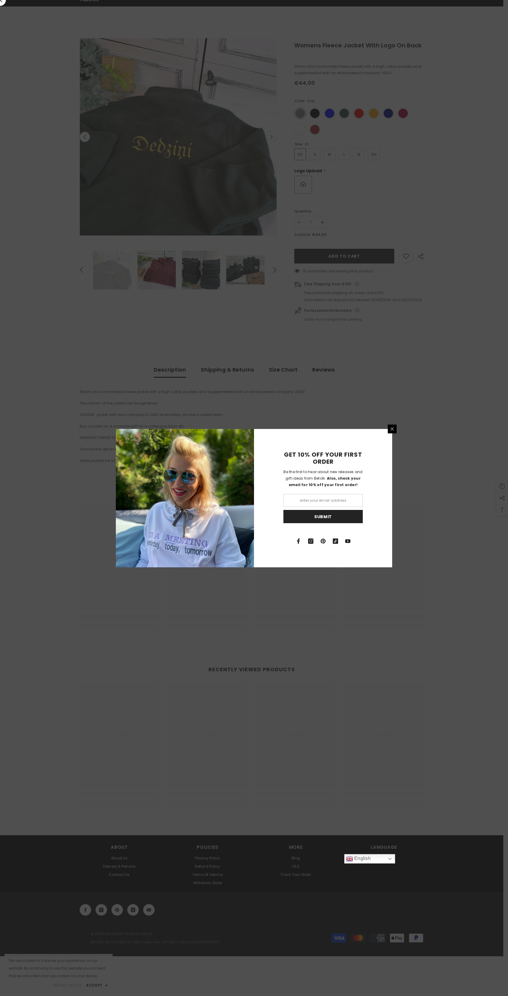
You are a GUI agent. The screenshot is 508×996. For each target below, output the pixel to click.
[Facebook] (298, 541)
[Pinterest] (323, 541)
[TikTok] (335, 541)
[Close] (392, 429)
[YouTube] (348, 541)
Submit (323, 516)
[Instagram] (311, 541)
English (362, 858)
